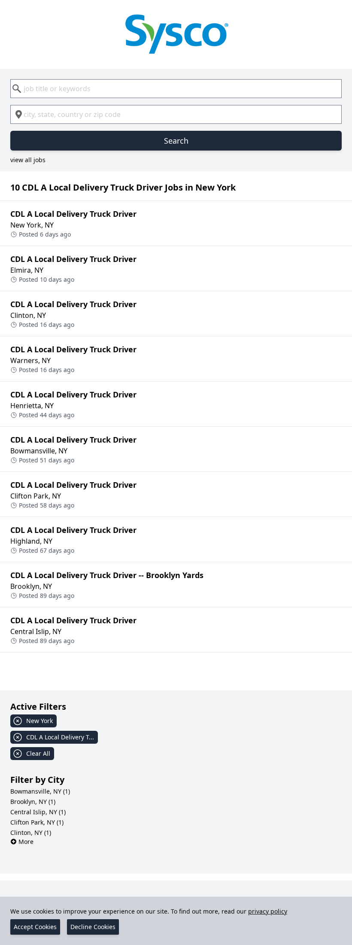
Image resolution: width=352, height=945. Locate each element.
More (25, 841)
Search (176, 140)
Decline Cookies (92, 927)
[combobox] (176, 88)
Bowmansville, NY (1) (40, 791)
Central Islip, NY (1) (38, 812)
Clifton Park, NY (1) (37, 822)
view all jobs (28, 160)
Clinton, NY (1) (30, 832)
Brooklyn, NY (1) (32, 801)
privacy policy (267, 911)
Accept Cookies (35, 927)
